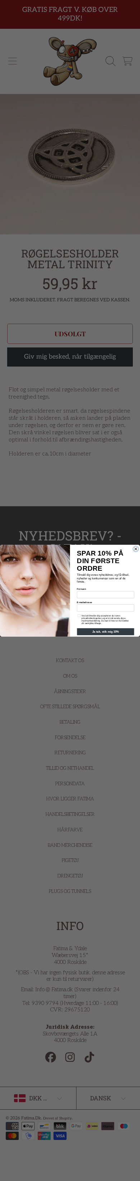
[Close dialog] (136, 549)
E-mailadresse (84, 602)
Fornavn (81, 589)
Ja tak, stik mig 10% (105, 631)
